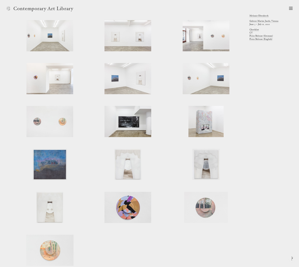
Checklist (254, 30)
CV (251, 33)
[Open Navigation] (290, 8)
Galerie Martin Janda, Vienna (263, 21)
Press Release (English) (260, 39)
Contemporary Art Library (43, 9)
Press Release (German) (261, 36)
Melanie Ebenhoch (259, 16)
